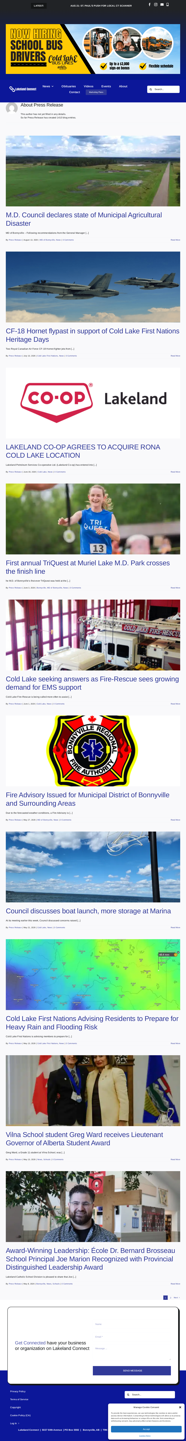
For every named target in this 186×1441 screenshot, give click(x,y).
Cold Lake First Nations (47, 356)
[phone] (168, 4)
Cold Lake (42, 472)
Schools (47, 1159)
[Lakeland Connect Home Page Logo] (23, 86)
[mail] (162, 4)
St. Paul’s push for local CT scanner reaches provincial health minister (82, 6)
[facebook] (149, 4)
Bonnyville (41, 588)
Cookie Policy (145, 1436)
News (58, 240)
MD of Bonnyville (47, 240)
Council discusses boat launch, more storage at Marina (88, 911)
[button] (180, 1407)
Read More (175, 240)
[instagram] (155, 4)
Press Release (15, 240)
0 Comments (68, 240)
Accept (146, 1429)
